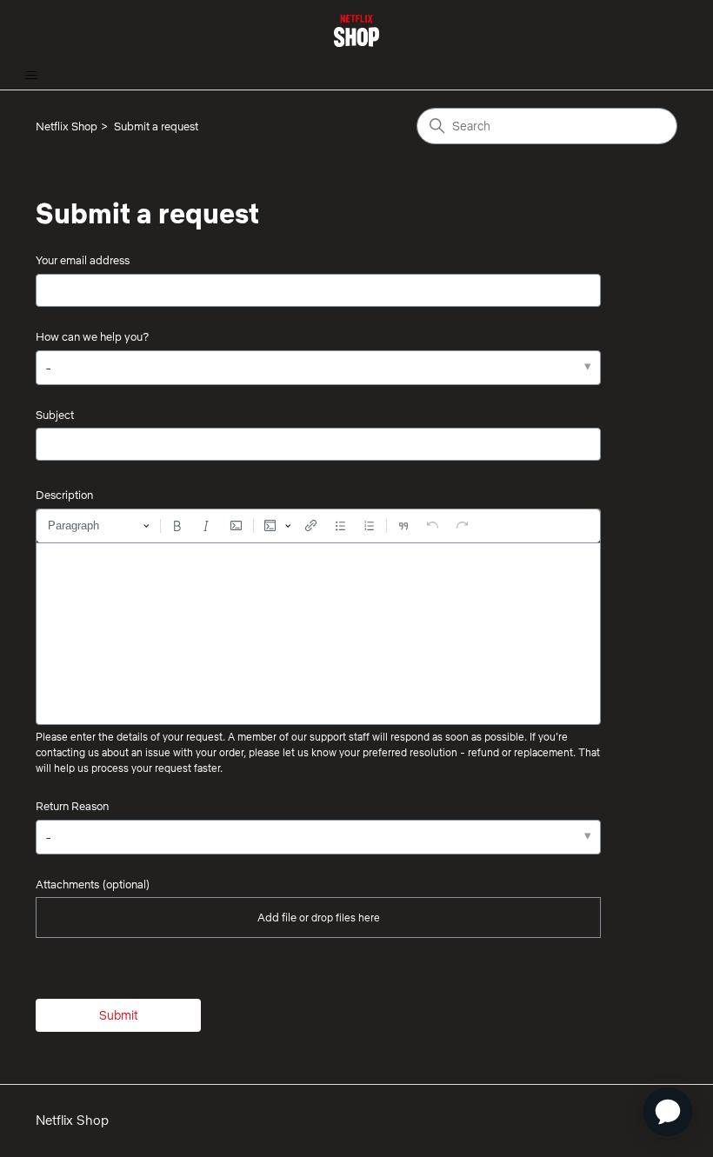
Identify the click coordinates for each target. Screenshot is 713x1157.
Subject (55, 415)
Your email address (83, 260)
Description (64, 495)
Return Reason (72, 806)
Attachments (93, 884)
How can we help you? (92, 336)
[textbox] (318, 633)
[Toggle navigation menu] (31, 76)
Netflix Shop (66, 126)
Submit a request (156, 126)
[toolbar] (318, 525)
